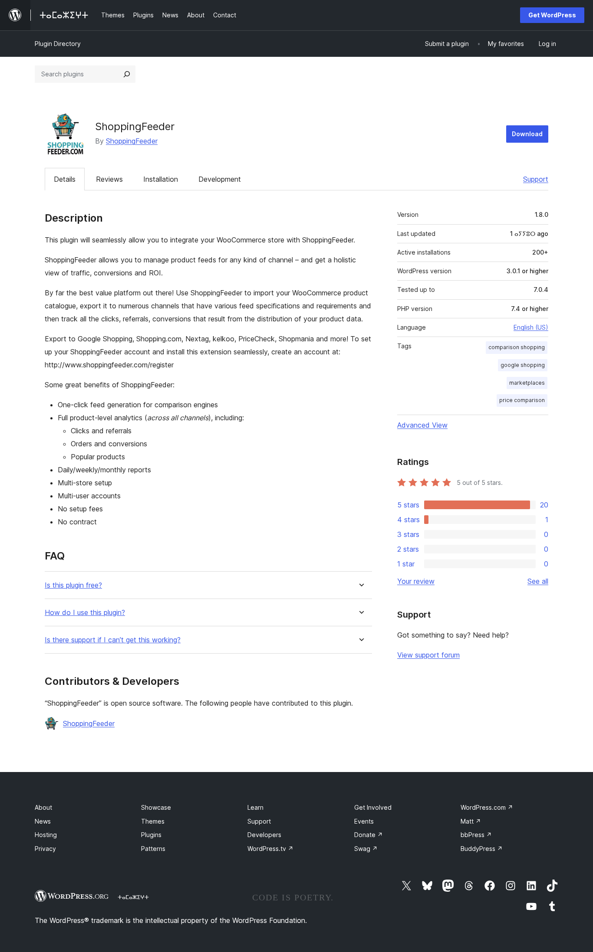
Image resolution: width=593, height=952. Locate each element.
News (43, 821)
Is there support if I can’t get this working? (113, 640)
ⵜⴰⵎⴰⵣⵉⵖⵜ (133, 896)
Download (527, 133)
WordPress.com (487, 807)
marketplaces (527, 382)
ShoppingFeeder (132, 141)
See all (537, 581)
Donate (368, 834)
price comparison (522, 400)
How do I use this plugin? (85, 612)
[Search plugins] (126, 74)
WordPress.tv (270, 848)
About (43, 807)
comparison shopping (516, 347)
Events (364, 821)
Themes (153, 821)
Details (65, 179)
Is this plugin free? (73, 585)
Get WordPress (552, 15)
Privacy (45, 848)
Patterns (153, 848)
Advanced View (422, 425)
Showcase (156, 807)
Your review (416, 581)
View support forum (428, 655)
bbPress (476, 834)
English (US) (531, 327)
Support (535, 179)
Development (219, 179)
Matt (471, 821)
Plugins (151, 834)
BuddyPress (482, 848)
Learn (255, 807)
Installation (160, 179)
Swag (366, 848)
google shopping (523, 365)
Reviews (109, 179)
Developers (264, 834)
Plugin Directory (58, 43)
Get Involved (373, 807)
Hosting (46, 834)
